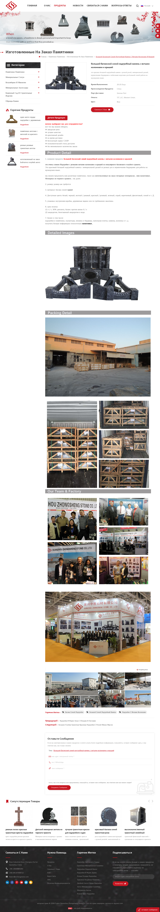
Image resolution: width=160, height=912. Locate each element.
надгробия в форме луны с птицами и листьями (78, 721)
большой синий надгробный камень (102, 712)
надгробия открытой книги (87, 869)
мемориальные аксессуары (17, 88)
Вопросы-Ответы (122, 6)
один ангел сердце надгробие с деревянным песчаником (30, 119)
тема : (81, 751)
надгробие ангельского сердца (88, 862)
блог (49, 873)
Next (152, 801)
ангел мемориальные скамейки (88, 887)
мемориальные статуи (15, 77)
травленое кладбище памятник (88, 880)
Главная (32, 6)
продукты (60, 6)
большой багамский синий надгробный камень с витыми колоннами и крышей (84, 750)
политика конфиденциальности (58, 883)
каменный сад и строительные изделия (19, 94)
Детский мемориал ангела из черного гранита (19, 831)
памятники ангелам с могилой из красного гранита (28, 133)
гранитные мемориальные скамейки (90, 866)
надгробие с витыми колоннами (134, 712)
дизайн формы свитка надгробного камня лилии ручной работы (137, 832)
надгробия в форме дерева (87, 873)
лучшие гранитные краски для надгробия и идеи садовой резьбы (47, 832)
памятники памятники (15, 72)
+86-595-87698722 (16, 873)
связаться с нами (97, 6)
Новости (78, 6)
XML (49, 880)
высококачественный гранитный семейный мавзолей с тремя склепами (108, 832)
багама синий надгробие (74, 712)
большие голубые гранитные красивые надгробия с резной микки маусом (86, 725)
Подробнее (24, 125)
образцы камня (12, 101)
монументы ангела (84, 890)
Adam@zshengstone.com (19, 877)
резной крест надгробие (86, 894)
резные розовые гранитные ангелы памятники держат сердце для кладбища (28, 147)
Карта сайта (51, 876)
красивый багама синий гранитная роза (76, 831)
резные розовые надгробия (86, 876)
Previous (149, 801)
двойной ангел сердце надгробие (89, 883)
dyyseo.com (118, 903)
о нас (47, 6)
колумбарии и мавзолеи (16, 82)
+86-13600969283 (16, 869)
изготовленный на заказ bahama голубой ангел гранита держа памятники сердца (30, 161)
